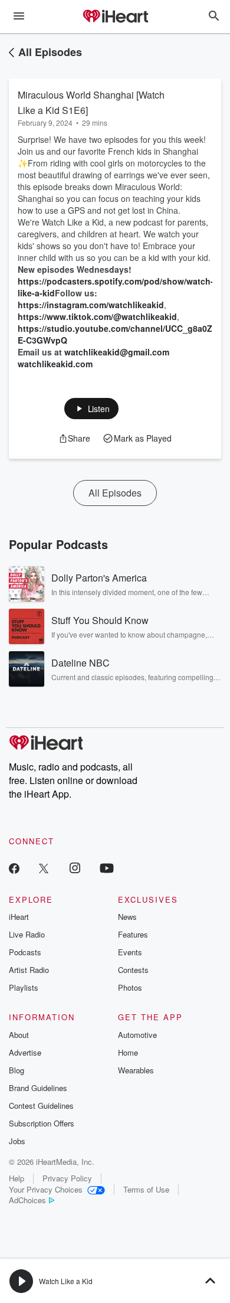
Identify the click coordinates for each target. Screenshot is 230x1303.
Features (133, 934)
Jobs (17, 1141)
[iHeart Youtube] (107, 867)
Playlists (23, 987)
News (127, 916)
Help (16, 1178)
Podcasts (25, 952)
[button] (91, 408)
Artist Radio (29, 969)
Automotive (137, 1034)
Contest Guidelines (41, 1105)
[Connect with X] (43, 867)
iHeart (19, 916)
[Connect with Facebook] (14, 867)
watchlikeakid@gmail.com (116, 352)
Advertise (25, 1052)
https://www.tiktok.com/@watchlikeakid (97, 316)
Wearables (136, 1070)
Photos (130, 987)
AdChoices (27, 1200)
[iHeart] (115, 17)
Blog (16, 1070)
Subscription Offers (41, 1123)
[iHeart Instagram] (75, 867)
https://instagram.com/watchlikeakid (91, 305)
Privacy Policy (67, 1178)
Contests (133, 969)
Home (128, 1052)
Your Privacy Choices (46, 1189)
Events (130, 952)
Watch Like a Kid (66, 1281)
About (19, 1034)
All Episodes (50, 52)
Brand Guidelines (38, 1087)
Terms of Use (146, 1189)
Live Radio (27, 934)
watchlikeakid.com (55, 364)
